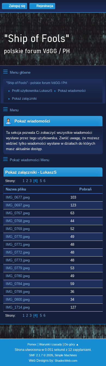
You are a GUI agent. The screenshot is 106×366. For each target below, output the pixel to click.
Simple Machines (66, 355)
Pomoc (32, 344)
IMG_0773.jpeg (18, 260)
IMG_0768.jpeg (18, 221)
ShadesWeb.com (66, 360)
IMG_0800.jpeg (18, 299)
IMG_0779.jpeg (18, 268)
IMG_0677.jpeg (18, 197)
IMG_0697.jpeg (18, 205)
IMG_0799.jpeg (18, 292)
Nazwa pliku (16, 189)
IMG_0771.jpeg (18, 244)
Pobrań (85, 189)
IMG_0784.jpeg (18, 284)
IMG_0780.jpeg (18, 276)
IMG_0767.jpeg (18, 213)
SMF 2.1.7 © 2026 (41, 355)
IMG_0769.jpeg (18, 229)
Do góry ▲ (71, 344)
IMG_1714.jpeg (18, 307)
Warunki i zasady (50, 344)
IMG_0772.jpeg (18, 252)
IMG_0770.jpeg (18, 237)
